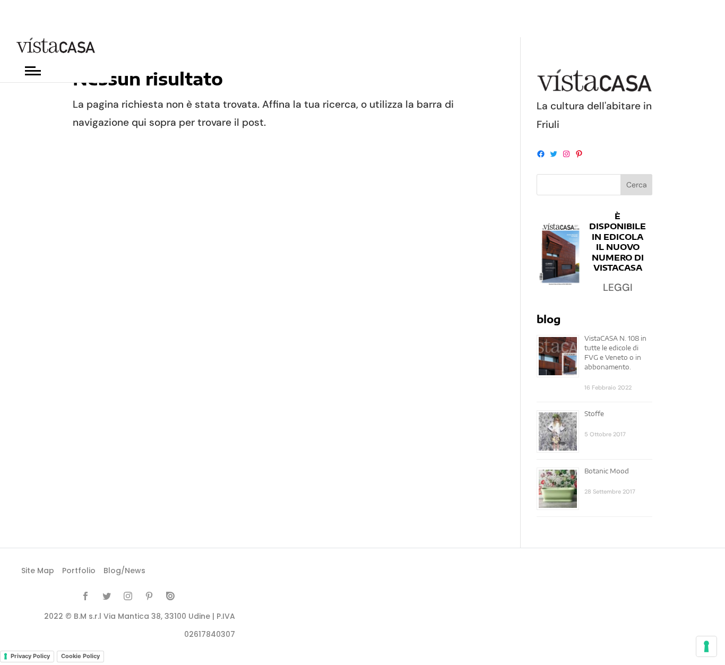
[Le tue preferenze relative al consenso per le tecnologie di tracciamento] (706, 646)
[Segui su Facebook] (85, 596)
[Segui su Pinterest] (149, 596)
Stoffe (594, 414)
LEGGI (618, 287)
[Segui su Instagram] (127, 596)
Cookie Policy (80, 656)
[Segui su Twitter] (106, 596)
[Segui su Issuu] (170, 596)
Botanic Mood (606, 471)
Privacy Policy (30, 656)
